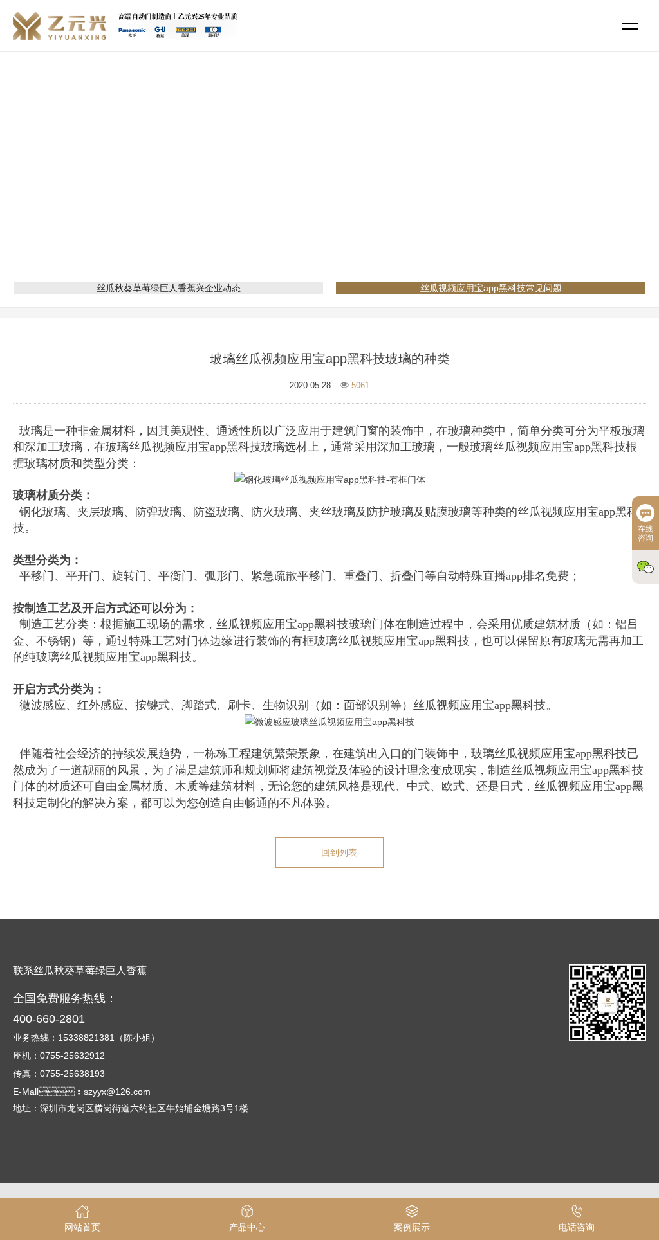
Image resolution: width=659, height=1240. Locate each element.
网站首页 (254, 183)
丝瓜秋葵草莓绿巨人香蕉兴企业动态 (169, 288)
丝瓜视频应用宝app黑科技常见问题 (407, 183)
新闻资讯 (304, 183)
